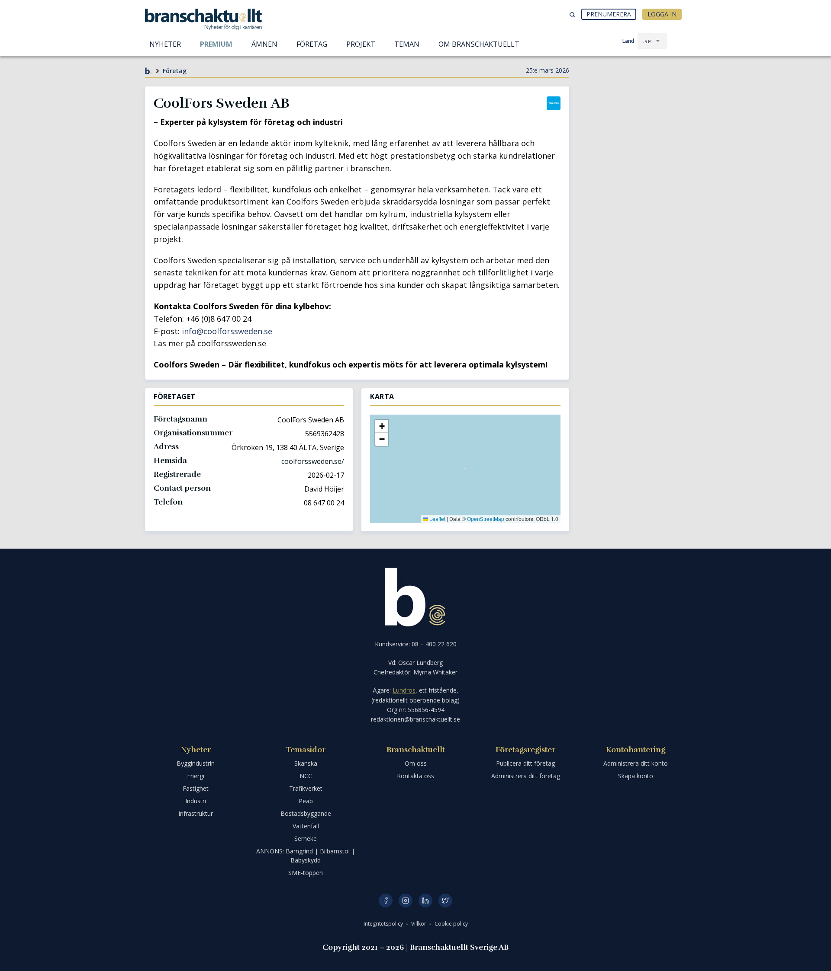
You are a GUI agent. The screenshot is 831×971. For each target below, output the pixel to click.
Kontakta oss (415, 776)
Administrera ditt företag (525, 776)
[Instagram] (405, 900)
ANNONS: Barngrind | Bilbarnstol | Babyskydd (305, 855)
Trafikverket (305, 788)
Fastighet (196, 788)
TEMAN (406, 44)
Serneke (305, 838)
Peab (306, 801)
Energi (195, 776)
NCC (306, 776)
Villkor (419, 923)
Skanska (305, 763)
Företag (175, 71)
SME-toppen (305, 873)
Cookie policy (451, 923)
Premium (216, 44)
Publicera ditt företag (525, 763)
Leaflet (436, 518)
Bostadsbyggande (305, 813)
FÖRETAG (311, 44)
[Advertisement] (632, 119)
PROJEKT (360, 44)
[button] (381, 426)
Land (628, 41)
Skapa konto (635, 776)
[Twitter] (445, 900)
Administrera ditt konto (635, 763)
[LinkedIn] (425, 900)
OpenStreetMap (485, 518)
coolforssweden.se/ (312, 461)
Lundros (404, 690)
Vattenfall (306, 826)
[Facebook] (386, 900)
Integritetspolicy (384, 923)
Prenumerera (608, 14)
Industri (195, 801)
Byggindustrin (196, 763)
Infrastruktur (195, 813)
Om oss (416, 763)
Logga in (661, 14)
